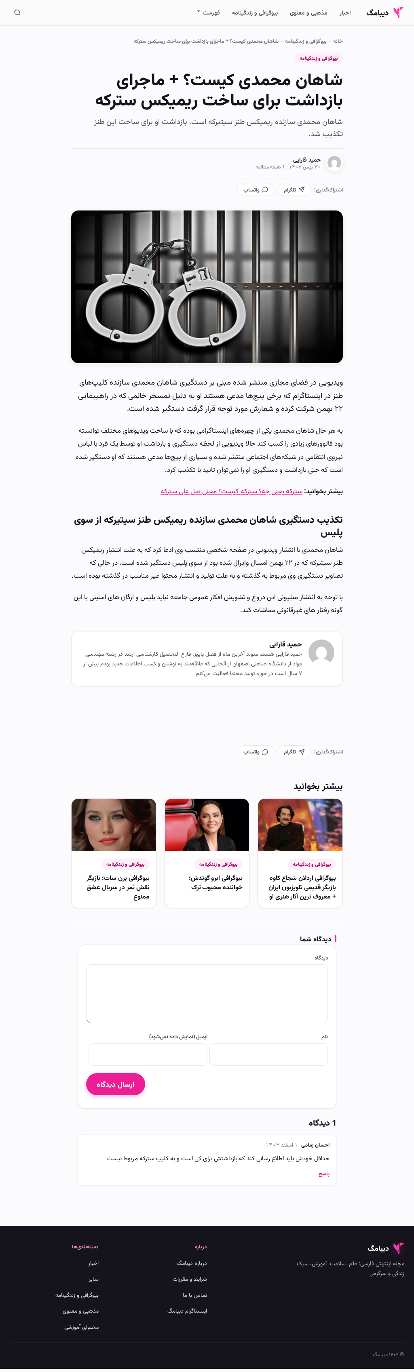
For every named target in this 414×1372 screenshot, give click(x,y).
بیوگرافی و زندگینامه (255, 12)
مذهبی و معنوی (308, 12)
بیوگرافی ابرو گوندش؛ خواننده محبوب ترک (216, 882)
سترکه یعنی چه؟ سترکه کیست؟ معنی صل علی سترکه (231, 490)
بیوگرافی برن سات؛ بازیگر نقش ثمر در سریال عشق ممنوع (118, 887)
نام (324, 1036)
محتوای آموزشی (81, 1326)
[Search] (17, 12)
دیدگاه (321, 957)
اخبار (345, 12)
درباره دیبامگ (192, 1263)
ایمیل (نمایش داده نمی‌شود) (178, 1036)
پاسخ (324, 1173)
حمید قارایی (307, 159)
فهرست (211, 12)
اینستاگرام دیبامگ (187, 1310)
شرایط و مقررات (190, 1278)
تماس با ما (195, 1294)
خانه (338, 40)
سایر (94, 1278)
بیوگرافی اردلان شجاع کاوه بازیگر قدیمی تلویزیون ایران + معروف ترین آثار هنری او (302, 887)
